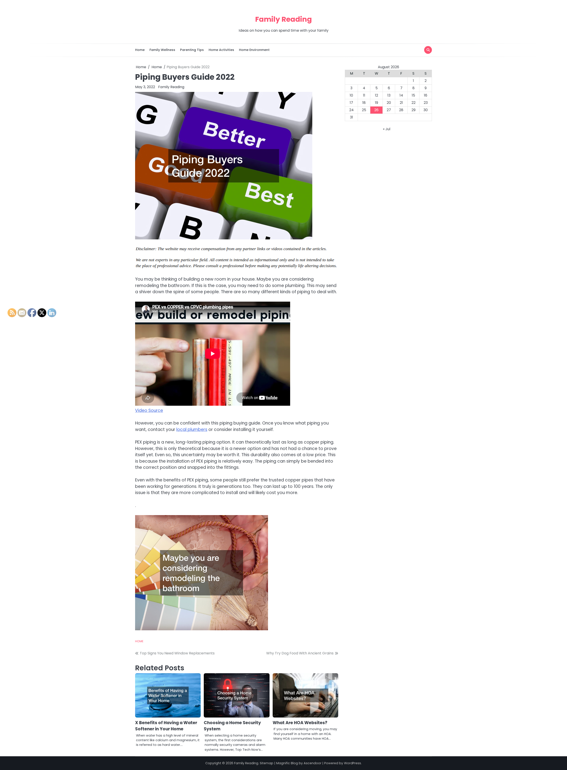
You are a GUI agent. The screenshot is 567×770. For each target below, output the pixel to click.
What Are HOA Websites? (300, 723)
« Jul (386, 129)
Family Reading (283, 19)
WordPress (352, 763)
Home (140, 50)
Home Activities (221, 50)
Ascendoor (312, 763)
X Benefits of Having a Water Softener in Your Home (166, 726)
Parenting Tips (192, 50)
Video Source (149, 410)
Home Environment (254, 50)
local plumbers (191, 430)
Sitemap (266, 763)
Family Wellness (162, 50)
